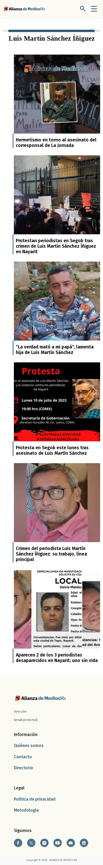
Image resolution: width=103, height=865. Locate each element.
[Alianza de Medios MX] (24, 8)
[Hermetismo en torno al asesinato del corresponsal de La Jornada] (57, 97)
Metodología (26, 810)
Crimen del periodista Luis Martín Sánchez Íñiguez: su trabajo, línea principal (51, 554)
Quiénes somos (29, 745)
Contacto (23, 756)
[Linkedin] (84, 843)
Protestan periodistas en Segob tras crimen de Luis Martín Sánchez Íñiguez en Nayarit (56, 246)
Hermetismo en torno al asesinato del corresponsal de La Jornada (56, 142)
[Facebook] (18, 843)
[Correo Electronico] (71, 843)
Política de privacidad (35, 799)
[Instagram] (44, 843)
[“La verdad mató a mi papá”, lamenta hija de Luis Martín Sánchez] (57, 304)
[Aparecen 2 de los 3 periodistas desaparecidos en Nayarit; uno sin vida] (57, 612)
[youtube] (57, 843)
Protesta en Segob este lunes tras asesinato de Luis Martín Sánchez (52, 450)
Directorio (23, 767)
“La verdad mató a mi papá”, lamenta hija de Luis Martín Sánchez (55, 349)
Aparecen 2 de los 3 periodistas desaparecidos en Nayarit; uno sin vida (57, 657)
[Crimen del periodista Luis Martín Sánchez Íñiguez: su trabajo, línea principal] (57, 506)
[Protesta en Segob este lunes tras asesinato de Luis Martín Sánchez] (57, 405)
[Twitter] (31, 843)
